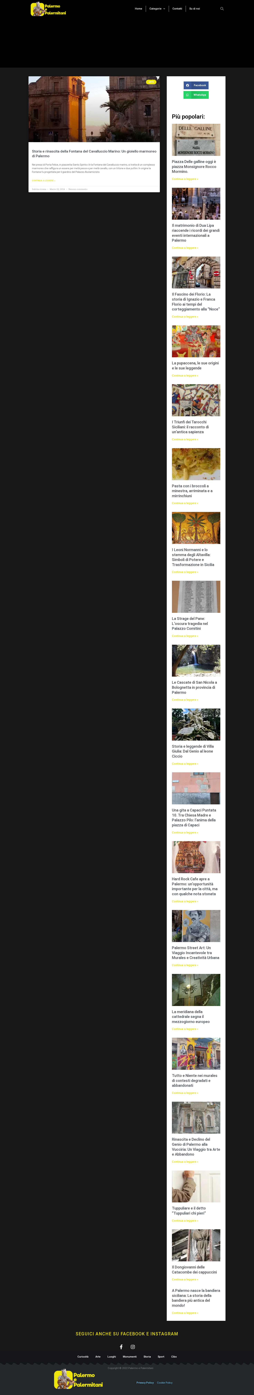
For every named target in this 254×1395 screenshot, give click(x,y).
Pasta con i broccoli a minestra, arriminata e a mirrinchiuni (192, 491)
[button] (222, 8)
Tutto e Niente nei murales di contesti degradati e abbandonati (194, 1080)
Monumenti (130, 1356)
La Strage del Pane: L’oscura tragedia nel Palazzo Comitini (190, 623)
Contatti (177, 8)
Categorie (155, 8)
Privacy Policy (145, 1382)
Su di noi (194, 8)
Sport (161, 1356)
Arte (98, 1356)
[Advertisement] (127, 43)
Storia (147, 1356)
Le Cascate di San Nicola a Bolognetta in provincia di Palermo (194, 687)
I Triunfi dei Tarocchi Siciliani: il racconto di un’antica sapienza (190, 427)
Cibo (174, 1356)
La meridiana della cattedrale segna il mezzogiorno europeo (191, 1017)
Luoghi (111, 1356)
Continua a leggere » (43, 180)
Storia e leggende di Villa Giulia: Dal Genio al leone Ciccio (193, 751)
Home (138, 8)
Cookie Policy (164, 1382)
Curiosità (82, 1356)
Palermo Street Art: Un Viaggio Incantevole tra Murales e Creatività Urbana (195, 953)
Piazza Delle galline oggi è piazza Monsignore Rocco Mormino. (194, 166)
